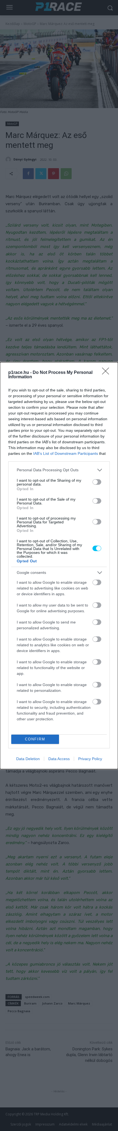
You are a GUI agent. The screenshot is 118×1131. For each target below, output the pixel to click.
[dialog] (59, 565)
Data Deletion (28, 759)
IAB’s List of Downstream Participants (65, 453)
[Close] (107, 373)
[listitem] (59, 470)
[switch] (96, 482)
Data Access (59, 759)
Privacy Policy (90, 759)
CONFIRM (35, 739)
